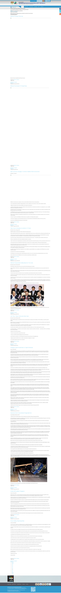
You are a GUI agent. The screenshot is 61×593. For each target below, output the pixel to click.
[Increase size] (10, 581)
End (12, 573)
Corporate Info (26, 6)
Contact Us (42, 6)
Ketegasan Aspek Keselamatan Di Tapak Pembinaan (21, 347)
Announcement (31, 6)
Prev (12, 563)
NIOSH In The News (16, 79)
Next (12, 572)
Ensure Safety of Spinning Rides (17, 521)
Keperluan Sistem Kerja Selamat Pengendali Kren (21, 413)
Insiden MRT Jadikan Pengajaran (17, 491)
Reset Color (11, 578)
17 (12, 567)
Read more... (12, 168)
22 (12, 571)
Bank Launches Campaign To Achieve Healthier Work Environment (25, 171)
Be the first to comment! (13, 82)
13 (12, 564)
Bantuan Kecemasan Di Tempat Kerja (18, 86)
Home (22, 6)
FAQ (38, 6)
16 (12, 566)
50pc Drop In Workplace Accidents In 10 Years (20, 228)
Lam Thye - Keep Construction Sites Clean (19, 316)
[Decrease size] (12, 581)
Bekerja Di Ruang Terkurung (16, 16)
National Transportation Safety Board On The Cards (21, 262)
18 (12, 568)
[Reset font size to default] (11, 581)
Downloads (35, 6)
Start (12, 562)
